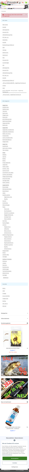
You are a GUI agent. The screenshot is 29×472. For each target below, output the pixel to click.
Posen (4, 207)
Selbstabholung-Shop (7, 34)
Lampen (4, 263)
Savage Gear (5, 298)
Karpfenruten (6, 107)
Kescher (4, 201)
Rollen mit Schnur (7, 133)
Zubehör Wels (6, 254)
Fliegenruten (5, 115)
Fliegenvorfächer (8, 236)
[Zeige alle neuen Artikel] (27, 402)
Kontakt (4, 27)
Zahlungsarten (6, 29)
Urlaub (4, 85)
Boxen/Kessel (6, 191)
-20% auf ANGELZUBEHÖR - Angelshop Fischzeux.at (14, 83)
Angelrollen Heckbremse (8, 131)
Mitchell (4, 306)
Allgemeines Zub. (8, 197)
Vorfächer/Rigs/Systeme (8, 234)
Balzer (4, 288)
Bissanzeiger (5, 187)
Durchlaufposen (7, 211)
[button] (19, 2)
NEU (4, 57)
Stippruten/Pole (6, 123)
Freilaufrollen (6, 135)
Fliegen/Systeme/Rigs (7, 176)
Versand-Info (5, 32)
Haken (4, 193)
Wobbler (4, 154)
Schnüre (4, 224)
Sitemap (4, 50)
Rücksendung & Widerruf (8, 45)
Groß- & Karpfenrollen (8, 137)
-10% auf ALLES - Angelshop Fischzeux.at (12, 94)
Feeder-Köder (6, 166)
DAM (4, 290)
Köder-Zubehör (6, 182)
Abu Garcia (5, 303)
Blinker (4, 158)
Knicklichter (5, 203)
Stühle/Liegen (6, 269)
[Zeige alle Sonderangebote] (27, 323)
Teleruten (5, 111)
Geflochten (6, 228)
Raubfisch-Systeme (8, 244)
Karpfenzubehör (6, 195)
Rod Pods (5, 220)
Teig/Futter (5, 164)
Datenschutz (5, 52)
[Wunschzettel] (22, 2)
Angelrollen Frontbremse (8, 129)
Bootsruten (5, 125)
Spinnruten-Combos (7, 148)
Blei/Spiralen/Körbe (7, 189)
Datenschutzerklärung (7, 454)
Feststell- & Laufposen (9, 213)
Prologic (4, 293)
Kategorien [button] (4, 313)
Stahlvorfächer (7, 240)
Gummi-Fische (6, 170)
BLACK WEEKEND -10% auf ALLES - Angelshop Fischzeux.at (13, 91)
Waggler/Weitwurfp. (8, 214)
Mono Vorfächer (7, 238)
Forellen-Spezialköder (7, 174)
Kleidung (5, 261)
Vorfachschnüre (7, 232)
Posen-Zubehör (7, 218)
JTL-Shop (22, 470)
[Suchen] (26, 6)
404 (3, 65)
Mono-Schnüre (7, 230)
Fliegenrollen (5, 141)
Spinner (4, 156)
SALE (4, 88)
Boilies (4, 160)
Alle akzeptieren (14, 458)
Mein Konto (5, 24)
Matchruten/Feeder (7, 121)
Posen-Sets (6, 209)
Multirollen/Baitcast (7, 139)
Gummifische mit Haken (8, 172)
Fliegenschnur (7, 226)
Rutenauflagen (6, 222)
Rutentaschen (6, 267)
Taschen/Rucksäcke (7, 271)
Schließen (14, 462)
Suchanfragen (6, 62)
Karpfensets (5, 146)
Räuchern (5, 265)
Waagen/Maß (6, 250)
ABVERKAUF (5, 277)
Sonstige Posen (7, 216)
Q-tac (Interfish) (6, 296)
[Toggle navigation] (2, 2)
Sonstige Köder (6, 180)
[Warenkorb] (26, 2)
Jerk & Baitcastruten (7, 119)
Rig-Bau (6, 199)
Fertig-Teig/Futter (6, 162)
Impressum (5, 55)
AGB (3, 47)
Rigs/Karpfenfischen (8, 242)
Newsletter (5, 39)
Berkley (4, 301)
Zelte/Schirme (6, 273)
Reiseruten (5, 117)
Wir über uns (5, 37)
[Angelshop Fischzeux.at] (11, 2)
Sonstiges (5, 256)
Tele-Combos (5, 150)
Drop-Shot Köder (6, 178)
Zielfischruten (6, 109)
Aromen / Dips (6, 168)
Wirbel (4, 252)
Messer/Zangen (6, 205)
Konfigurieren (15, 466)
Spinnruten (5, 113)
